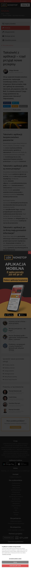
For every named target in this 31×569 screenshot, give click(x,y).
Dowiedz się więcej (6, 554)
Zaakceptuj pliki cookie (15, 565)
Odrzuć (15, 562)
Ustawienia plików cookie (15, 558)
